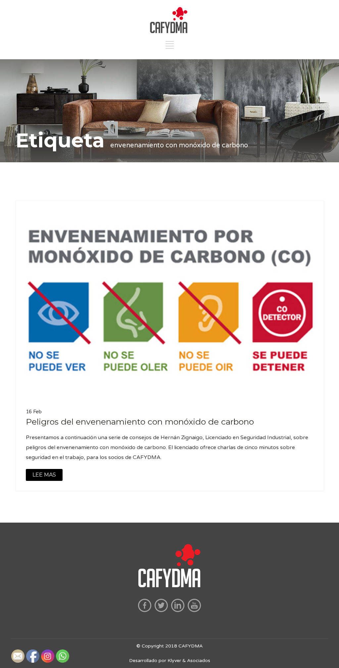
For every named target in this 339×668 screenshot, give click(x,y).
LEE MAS (44, 475)
